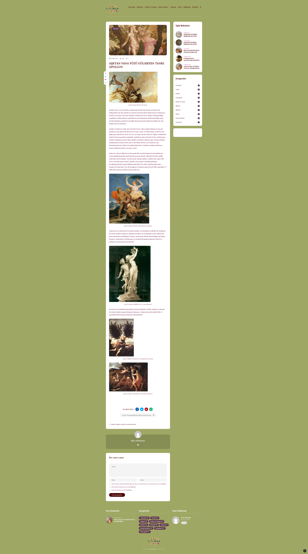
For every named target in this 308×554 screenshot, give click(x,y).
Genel (177, 89)
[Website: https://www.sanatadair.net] (138, 445)
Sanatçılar (179, 122)
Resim (177, 114)
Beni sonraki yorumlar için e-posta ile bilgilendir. (124, 487)
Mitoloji (115, 28)
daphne (118, 424)
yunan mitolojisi (131, 424)
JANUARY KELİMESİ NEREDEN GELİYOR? (190, 43)
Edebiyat (140, 7)
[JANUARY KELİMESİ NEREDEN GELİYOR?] (179, 42)
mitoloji (123, 424)
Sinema (173, 7)
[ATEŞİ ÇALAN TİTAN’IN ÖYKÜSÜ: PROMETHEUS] (179, 66)
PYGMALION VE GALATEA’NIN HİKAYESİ (191, 59)
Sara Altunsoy (138, 440)
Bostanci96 (153, 549)
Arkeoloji (131, 7)
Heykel (178, 94)
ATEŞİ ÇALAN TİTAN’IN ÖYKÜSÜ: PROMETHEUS (191, 67)
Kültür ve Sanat (151, 7)
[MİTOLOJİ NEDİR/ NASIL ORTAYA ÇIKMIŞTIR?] (179, 50)
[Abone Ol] (188, 132)
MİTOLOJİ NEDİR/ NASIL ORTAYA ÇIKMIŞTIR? (191, 51)
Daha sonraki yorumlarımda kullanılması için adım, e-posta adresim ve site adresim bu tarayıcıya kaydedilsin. (139, 484)
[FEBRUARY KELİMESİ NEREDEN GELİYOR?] (179, 34)
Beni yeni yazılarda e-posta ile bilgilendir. (122, 490)
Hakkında (187, 7)
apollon (113, 424)
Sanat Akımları (180, 118)
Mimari (178, 106)
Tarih (180, 7)
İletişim (195, 7)
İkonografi (179, 98)
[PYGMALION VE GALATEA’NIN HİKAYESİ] (179, 58)
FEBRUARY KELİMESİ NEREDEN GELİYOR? (190, 35)
